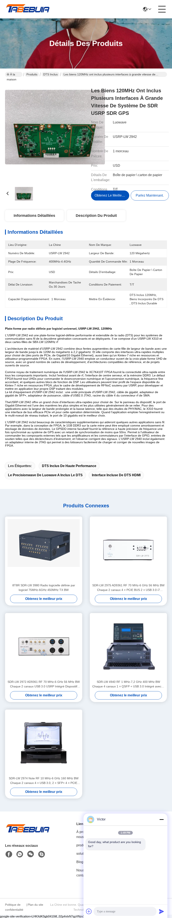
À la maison (11, 75)
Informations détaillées (34, 215)
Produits (31, 74)
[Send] (161, 911)
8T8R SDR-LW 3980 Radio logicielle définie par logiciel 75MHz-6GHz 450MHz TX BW (43, 588)
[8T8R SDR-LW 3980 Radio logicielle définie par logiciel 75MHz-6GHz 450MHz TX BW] (44, 549)
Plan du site (35, 904)
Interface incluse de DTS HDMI (116, 475)
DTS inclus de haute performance (69, 466)
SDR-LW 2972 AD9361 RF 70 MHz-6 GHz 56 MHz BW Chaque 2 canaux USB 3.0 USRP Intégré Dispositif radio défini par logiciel (44, 684)
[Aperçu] (28, 833)
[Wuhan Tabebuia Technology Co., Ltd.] (28, 9)
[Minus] (161, 819)
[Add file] (89, 911)
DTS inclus (50, 74)
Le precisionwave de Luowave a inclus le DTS (45, 475)
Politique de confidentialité (14, 907)
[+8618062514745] (41, 854)
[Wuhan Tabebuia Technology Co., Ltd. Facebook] (9, 854)
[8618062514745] (19, 854)
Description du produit (96, 215)
